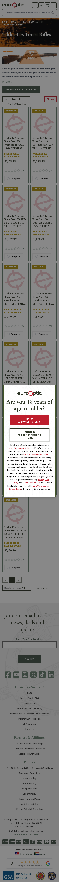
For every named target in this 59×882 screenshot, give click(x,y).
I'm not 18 (29, 434)
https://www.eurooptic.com (21, 448)
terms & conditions (31, 482)
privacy (41, 479)
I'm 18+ (29, 420)
